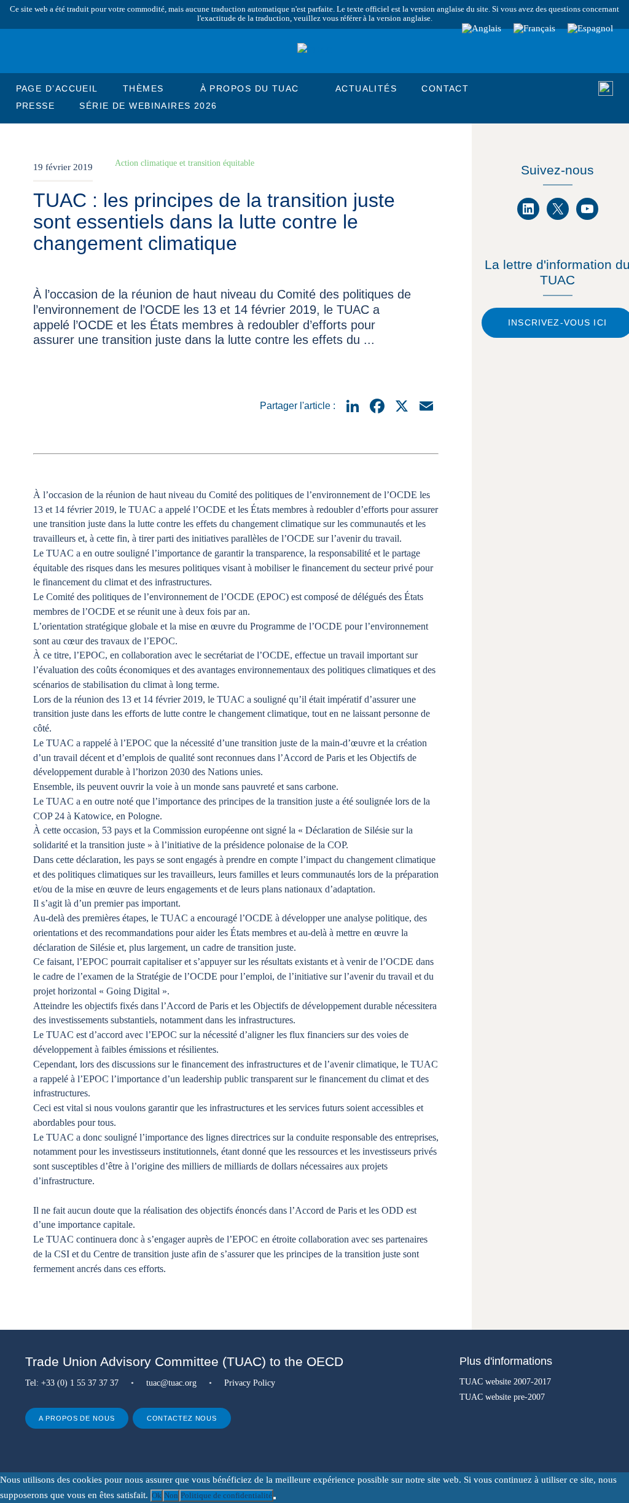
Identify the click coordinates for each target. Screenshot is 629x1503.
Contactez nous (182, 1418)
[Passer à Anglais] (481, 28)
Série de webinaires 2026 (148, 105)
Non (171, 1495)
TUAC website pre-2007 (502, 1397)
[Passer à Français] (534, 28)
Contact (445, 88)
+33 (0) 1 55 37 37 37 (80, 1383)
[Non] (274, 1498)
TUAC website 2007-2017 (505, 1381)
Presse (35, 105)
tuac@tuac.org (171, 1383)
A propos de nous (76, 1418)
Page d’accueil (57, 88)
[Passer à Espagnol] (590, 28)
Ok (157, 1495)
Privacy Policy (249, 1383)
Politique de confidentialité (226, 1495)
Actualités (366, 88)
